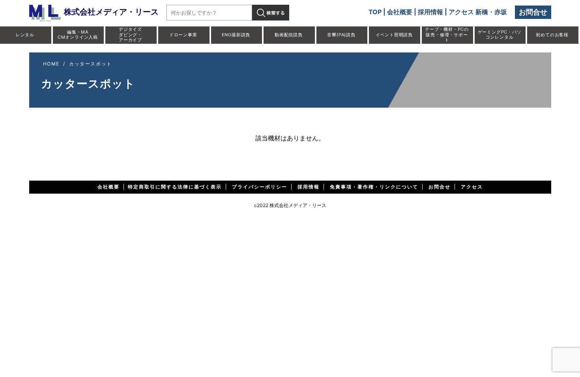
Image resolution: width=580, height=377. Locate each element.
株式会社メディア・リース (111, 12)
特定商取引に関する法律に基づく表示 (175, 187)
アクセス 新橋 (468, 12)
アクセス (472, 187)
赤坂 (500, 12)
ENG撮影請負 (236, 34)
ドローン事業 (183, 34)
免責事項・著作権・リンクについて (374, 187)
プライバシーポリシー (259, 187)
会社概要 (399, 12)
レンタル (25, 34)
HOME (51, 64)
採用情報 (430, 12)
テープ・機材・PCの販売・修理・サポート (447, 34)
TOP (375, 12)
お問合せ (533, 12)
